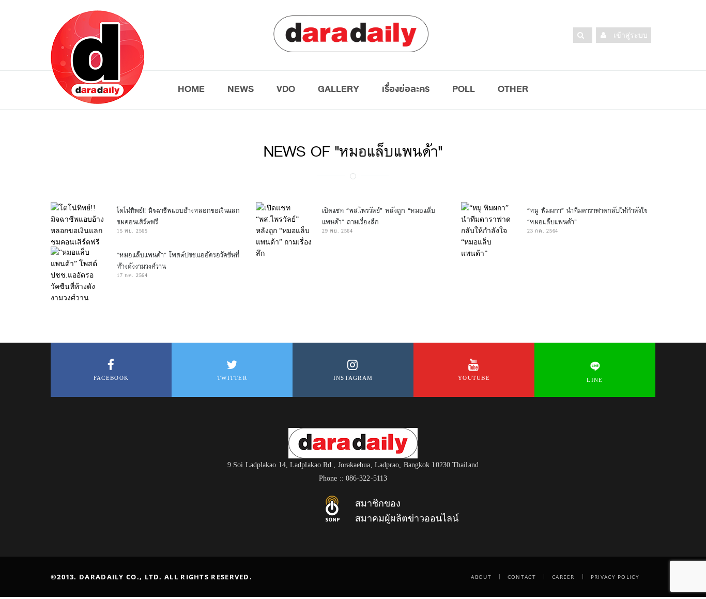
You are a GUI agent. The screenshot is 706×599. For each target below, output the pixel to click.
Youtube (474, 378)
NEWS (240, 89)
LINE (595, 380)
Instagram (353, 378)
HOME (191, 89)
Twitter (232, 378)
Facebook (111, 378)
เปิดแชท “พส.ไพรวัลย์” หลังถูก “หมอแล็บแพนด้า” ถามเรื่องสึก (378, 216)
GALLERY (338, 89)
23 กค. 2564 (542, 231)
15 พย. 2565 (132, 231)
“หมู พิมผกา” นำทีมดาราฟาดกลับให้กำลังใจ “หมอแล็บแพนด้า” (587, 216)
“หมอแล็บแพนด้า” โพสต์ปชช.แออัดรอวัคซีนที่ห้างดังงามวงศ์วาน (178, 261)
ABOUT (481, 576)
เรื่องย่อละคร (405, 89)
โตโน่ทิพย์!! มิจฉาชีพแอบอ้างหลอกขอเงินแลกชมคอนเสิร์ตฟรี (178, 216)
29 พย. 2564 (337, 231)
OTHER (513, 89)
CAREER (563, 576)
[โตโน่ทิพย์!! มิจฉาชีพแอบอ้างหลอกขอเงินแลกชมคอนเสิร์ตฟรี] (78, 225)
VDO (286, 89)
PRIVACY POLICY (615, 576)
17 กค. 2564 (132, 275)
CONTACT (522, 576)
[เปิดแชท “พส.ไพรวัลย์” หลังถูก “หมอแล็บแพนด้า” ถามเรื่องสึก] (284, 230)
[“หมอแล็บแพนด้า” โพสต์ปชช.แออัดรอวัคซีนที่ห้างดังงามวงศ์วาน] (78, 275)
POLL (463, 89)
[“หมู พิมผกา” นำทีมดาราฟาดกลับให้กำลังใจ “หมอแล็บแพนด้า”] (489, 230)
